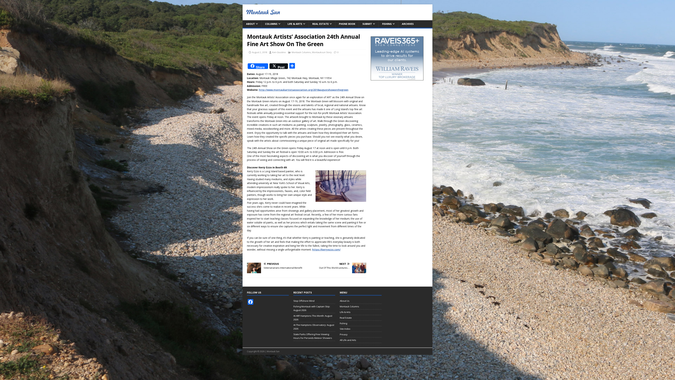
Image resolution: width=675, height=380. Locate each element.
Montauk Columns (301, 52)
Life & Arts (295, 24)
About (250, 24)
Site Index (345, 328)
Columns (271, 24)
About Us (344, 300)
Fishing (387, 24)
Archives (408, 24)
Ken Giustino (279, 52)
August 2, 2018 (259, 52)
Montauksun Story (322, 52)
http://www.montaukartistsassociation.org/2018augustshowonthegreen (303, 89)
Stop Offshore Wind (303, 300)
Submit (367, 24)
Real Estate (320, 24)
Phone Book (347, 24)
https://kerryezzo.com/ (326, 249)
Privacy (344, 334)
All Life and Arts (348, 340)
